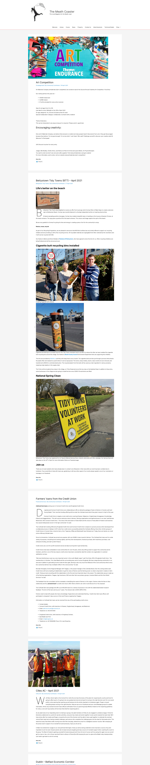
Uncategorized (40, 85)
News (73, 27)
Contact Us (88, 27)
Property (80, 27)
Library (62, 27)
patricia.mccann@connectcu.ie (51, 608)
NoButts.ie (53, 358)
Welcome (54, 27)
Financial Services (41, 501)
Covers (68, 27)
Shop (117, 27)
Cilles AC (38, 693)
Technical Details (109, 27)
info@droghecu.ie (48, 619)
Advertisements (97, 27)
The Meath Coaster (62, 11)
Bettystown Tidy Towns (42, 183)
